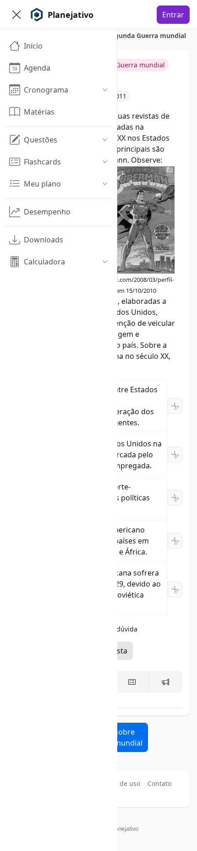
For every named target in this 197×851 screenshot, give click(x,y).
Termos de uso (117, 783)
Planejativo (124, 829)
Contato (159, 783)
